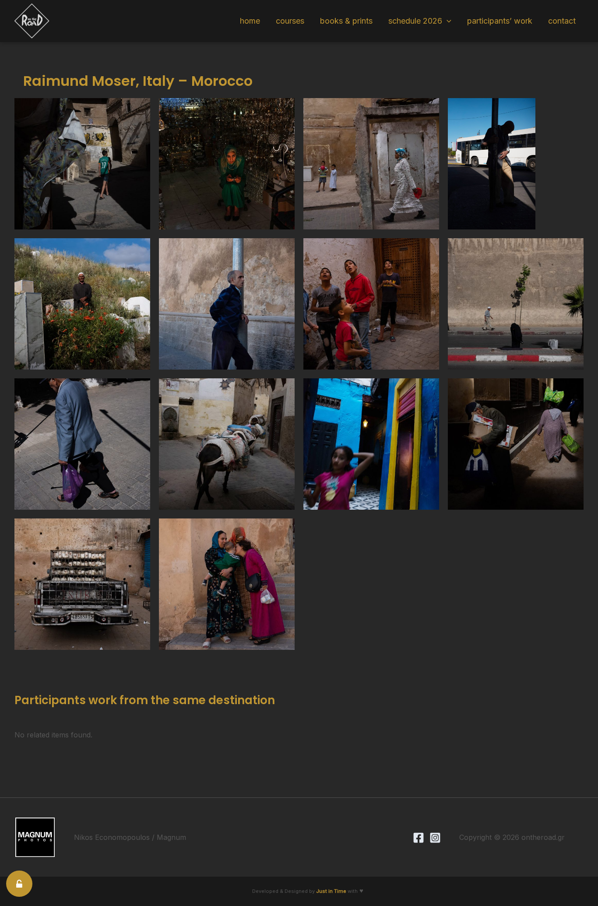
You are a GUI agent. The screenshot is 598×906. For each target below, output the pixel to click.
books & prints (346, 20)
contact (562, 20)
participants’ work (499, 20)
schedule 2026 (415, 20)
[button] (446, 21)
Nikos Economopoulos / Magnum (130, 837)
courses (290, 20)
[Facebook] (418, 837)
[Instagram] (435, 837)
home (250, 20)
